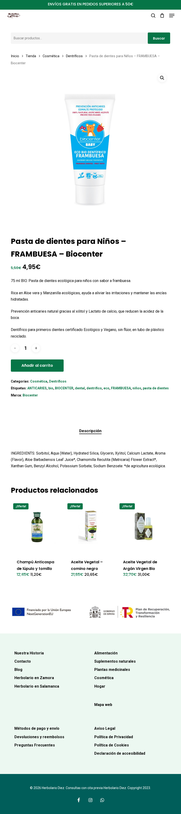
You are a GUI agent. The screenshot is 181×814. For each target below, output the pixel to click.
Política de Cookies (111, 745)
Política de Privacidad (113, 737)
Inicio (15, 56)
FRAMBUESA (121, 388)
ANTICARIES (37, 388)
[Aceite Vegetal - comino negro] (91, 527)
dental (80, 388)
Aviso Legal (104, 728)
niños (136, 388)
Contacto (22, 661)
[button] (171, 15)
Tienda (31, 56)
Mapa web (103, 704)
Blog (18, 669)
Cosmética (51, 56)
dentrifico (94, 388)
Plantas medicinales (112, 669)
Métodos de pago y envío (36, 728)
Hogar (99, 686)
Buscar (159, 38)
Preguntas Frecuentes (34, 745)
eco (106, 388)
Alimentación (106, 653)
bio (50, 388)
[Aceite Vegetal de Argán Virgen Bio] (143, 527)
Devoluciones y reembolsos (39, 737)
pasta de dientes (156, 388)
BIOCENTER (64, 388)
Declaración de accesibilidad (119, 753)
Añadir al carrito (37, 365)
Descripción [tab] (90, 430)
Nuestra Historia (29, 653)
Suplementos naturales (115, 661)
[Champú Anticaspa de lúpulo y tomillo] (37, 527)
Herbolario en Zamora (34, 678)
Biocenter (30, 395)
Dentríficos (74, 56)
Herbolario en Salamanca (36, 686)
